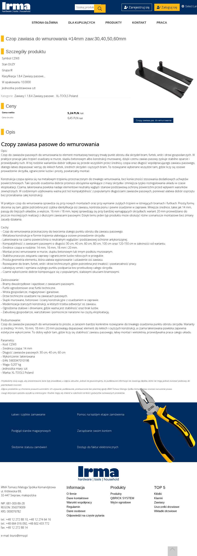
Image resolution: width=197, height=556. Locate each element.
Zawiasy (19, 96)
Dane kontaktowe (77, 498)
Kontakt (139, 22)
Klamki (158, 498)
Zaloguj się (169, 7)
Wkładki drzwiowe (165, 511)
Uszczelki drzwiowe (166, 506)
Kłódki (158, 493)
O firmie (72, 493)
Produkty (113, 22)
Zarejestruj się (138, 7)
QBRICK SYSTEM (122, 498)
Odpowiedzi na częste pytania (85, 515)
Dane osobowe (76, 511)
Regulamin (73, 506)
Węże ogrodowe (120, 502)
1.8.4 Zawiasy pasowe (40, 96)
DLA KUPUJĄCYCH (81, 22)
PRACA (162, 22)
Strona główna (45, 22)
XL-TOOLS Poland (67, 96)
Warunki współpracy (79, 502)
